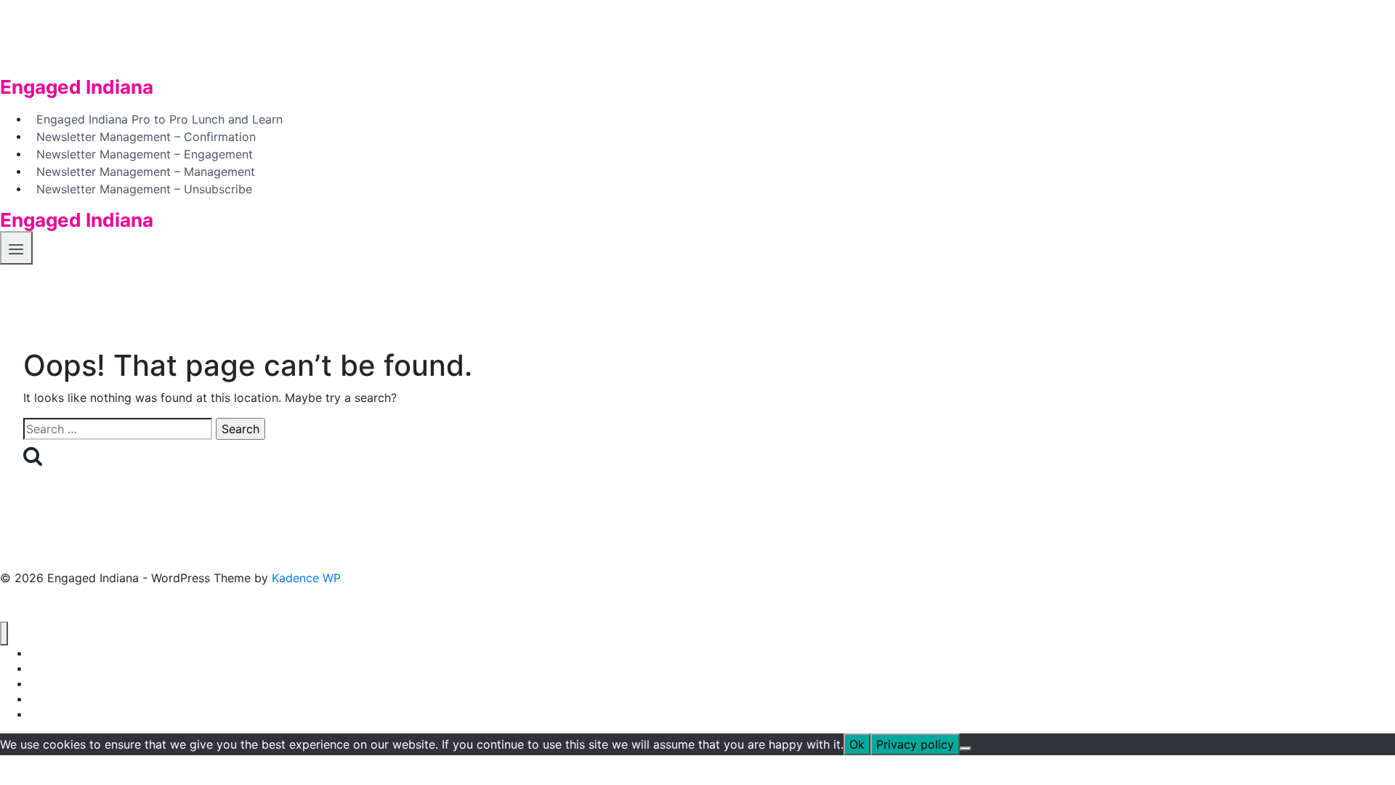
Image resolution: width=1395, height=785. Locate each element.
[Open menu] (16, 247)
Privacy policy (915, 744)
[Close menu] (4, 633)
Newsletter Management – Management (145, 171)
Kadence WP (306, 578)
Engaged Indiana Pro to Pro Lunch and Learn (159, 118)
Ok (857, 744)
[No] (965, 748)
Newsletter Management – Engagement (144, 153)
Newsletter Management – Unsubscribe (144, 188)
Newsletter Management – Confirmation (146, 136)
